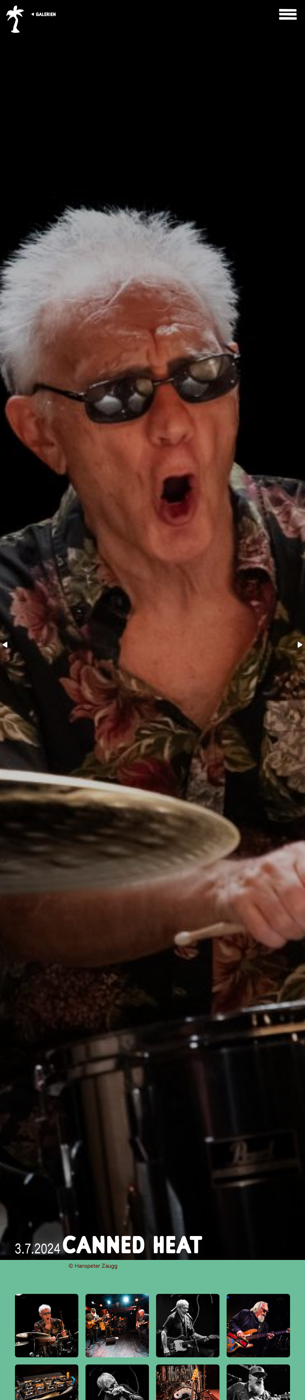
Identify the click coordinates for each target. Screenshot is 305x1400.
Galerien (46, 14)
